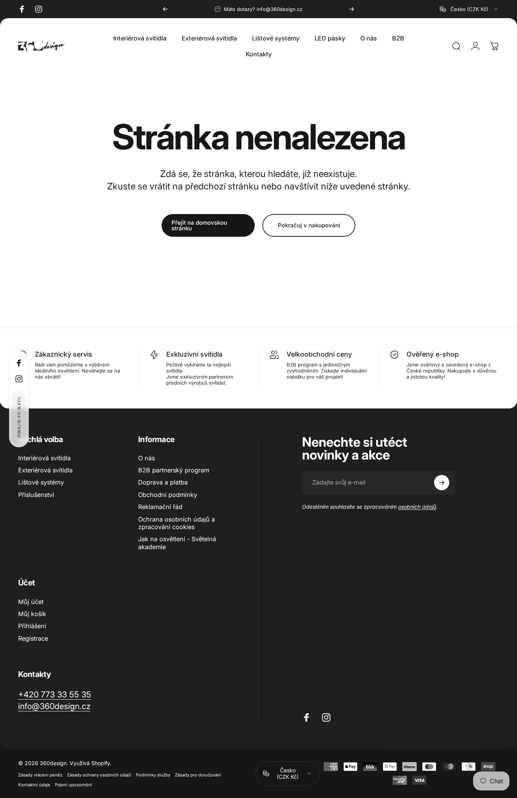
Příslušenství (36, 494)
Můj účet (31, 601)
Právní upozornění (73, 784)
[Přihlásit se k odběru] (441, 482)
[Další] (351, 9)
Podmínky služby (153, 775)
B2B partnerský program (173, 470)
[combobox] (469, 9)
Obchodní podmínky (167, 494)
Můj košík (32, 614)
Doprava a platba (163, 482)
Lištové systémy (41, 482)
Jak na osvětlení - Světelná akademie (177, 542)
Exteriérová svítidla (45, 470)
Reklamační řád (160, 507)
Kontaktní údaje (34, 784)
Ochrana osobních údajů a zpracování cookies (176, 523)
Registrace (33, 638)
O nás (146, 458)
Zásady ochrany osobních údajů (99, 775)
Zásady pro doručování (198, 775)
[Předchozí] (165, 9)
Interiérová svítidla (44, 458)
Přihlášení (32, 626)
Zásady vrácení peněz (40, 775)
